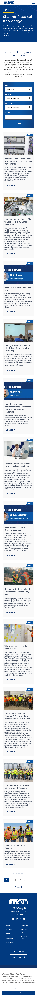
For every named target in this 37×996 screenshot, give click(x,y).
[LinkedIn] (13, 919)
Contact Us (16, 957)
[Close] (34, 971)
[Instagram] (17, 919)
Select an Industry (13, 98)
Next (17, 887)
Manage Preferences (18, 988)
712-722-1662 (19, 915)
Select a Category (13, 107)
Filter (18, 123)
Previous (19, 873)
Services (9, 929)
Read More (8, 185)
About (8, 934)
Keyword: (8, 112)
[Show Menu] (33, 2)
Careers (9, 925)
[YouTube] (24, 919)
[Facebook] (20, 919)
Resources (24, 925)
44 (30, 880)
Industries (9, 938)
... (25, 880)
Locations (9, 942)
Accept (18, 993)
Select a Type (11, 89)
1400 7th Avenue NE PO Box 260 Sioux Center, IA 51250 (18, 910)
